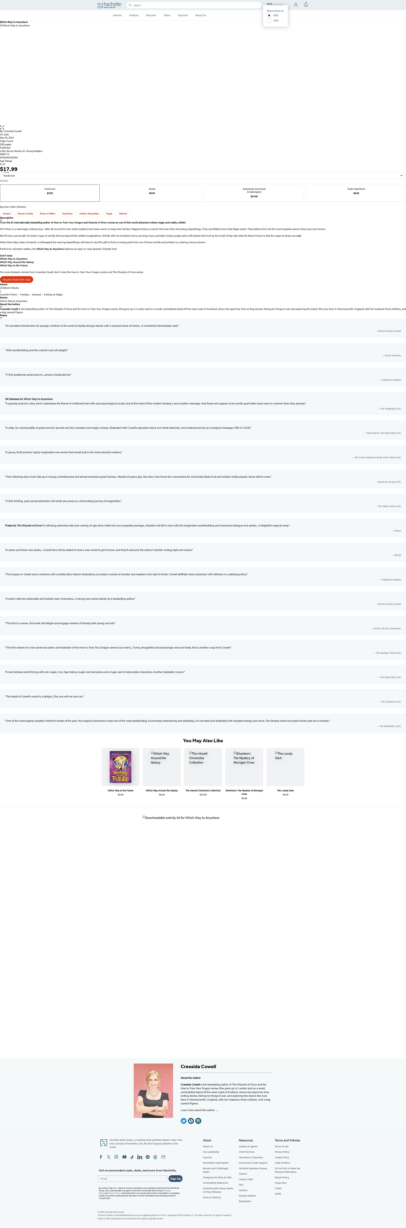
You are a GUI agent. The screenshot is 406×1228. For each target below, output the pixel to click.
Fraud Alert (281, 1182)
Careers (243, 1173)
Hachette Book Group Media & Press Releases (218, 1190)
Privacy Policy (282, 1151)
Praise (3, 315)
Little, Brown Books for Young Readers (21, 151)
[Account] (296, 5)
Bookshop (67, 213)
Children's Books (9, 288)
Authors (133, 15)
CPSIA (278, 1188)
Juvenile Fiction (8, 294)
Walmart (123, 213)
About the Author (10, 304)
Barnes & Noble (25, 213)
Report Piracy (282, 1177)
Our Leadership (211, 1151)
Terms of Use (281, 1146)
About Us (200, 15)
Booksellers (245, 1201)
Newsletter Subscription (216, 1162)
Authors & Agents (248, 1146)
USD (275, 15)
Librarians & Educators (251, 1157)
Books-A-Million (48, 213)
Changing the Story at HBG (217, 1177)
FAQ (241, 1184)
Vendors (243, 1190)
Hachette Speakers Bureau (253, 1168)
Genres (117, 15)
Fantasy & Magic (53, 294)
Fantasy (24, 294)
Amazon (7, 213)
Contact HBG (246, 1179)
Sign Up (175, 1178)
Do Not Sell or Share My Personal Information (287, 1170)
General (36, 294)
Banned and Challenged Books (215, 1170)
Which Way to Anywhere (13, 301)
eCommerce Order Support (253, 1162)
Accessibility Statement (215, 1182)
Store (167, 15)
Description (6, 217)
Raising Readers (247, 1195)
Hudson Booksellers (89, 213)
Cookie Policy (282, 1157)
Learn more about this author (198, 1110)
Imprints (183, 15)
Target (109, 213)
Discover (151, 15)
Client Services (247, 1151)
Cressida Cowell (12, 131)
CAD (276, 20)
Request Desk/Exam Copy (16, 279)
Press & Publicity (212, 1197)
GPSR (278, 1193)
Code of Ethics (282, 1162)
